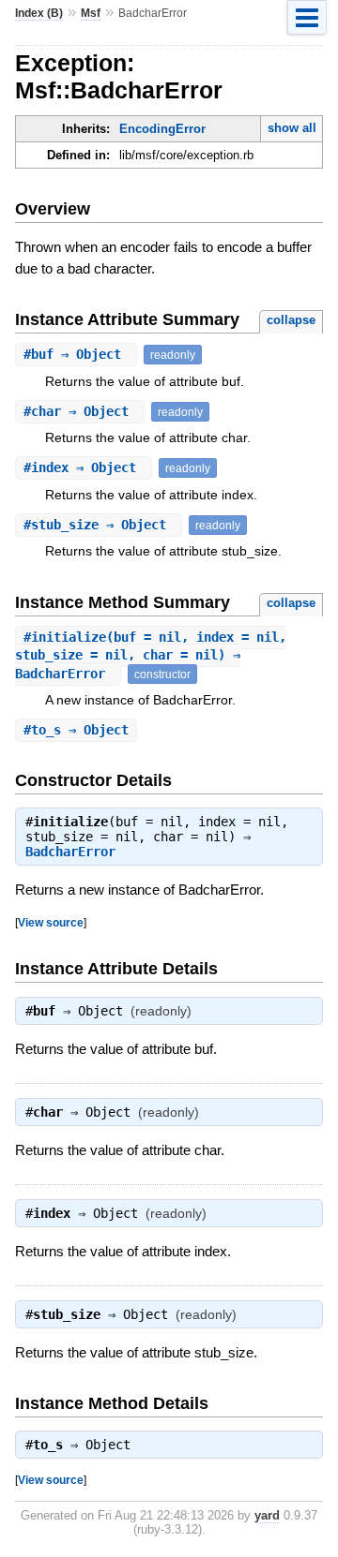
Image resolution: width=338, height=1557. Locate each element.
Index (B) (39, 13)
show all (292, 128)
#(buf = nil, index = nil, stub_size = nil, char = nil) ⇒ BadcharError (150, 655)
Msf (90, 13)
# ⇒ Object (76, 354)
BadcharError (70, 851)
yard (267, 1515)
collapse (291, 320)
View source (51, 922)
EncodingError (162, 129)
